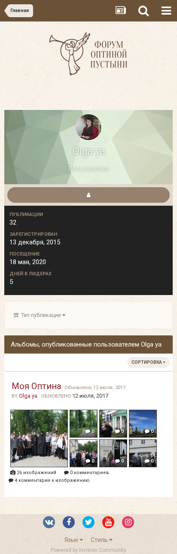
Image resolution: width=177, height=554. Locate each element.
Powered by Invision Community (88, 550)
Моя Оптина (36, 386)
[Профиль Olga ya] (88, 195)
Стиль (100, 539)
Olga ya (28, 396)
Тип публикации (40, 315)
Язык (71, 539)
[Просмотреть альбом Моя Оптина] (39, 439)
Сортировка (147, 362)
